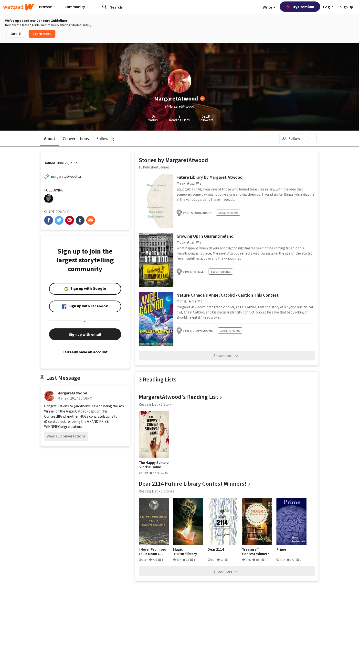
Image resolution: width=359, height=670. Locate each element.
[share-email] (90, 220)
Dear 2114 (216, 549)
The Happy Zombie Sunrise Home (154, 464)
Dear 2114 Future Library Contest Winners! (192, 483)
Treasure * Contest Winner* (255, 551)
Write (268, 7)
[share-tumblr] (80, 220)
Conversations (76, 138)
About (49, 138)
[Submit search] (104, 7)
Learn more (42, 33)
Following (105, 138)
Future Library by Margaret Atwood (210, 177)
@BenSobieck (55, 421)
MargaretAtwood (72, 393)
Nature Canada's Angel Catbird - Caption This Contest (228, 295)
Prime (281, 549)
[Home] (18, 7)
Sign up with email (85, 334)
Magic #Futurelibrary (185, 551)
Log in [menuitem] (328, 6)
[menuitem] (291, 138)
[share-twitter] (59, 220)
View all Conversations (66, 436)
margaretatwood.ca (66, 176)
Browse (46, 6)
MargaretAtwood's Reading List (178, 397)
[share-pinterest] (69, 220)
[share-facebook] (48, 220)
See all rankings (228, 212)
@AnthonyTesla (86, 406)
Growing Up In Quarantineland (205, 236)
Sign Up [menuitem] (346, 6)
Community (75, 6)
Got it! (16, 33)
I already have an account (85, 351)
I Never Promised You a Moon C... (152, 551)
